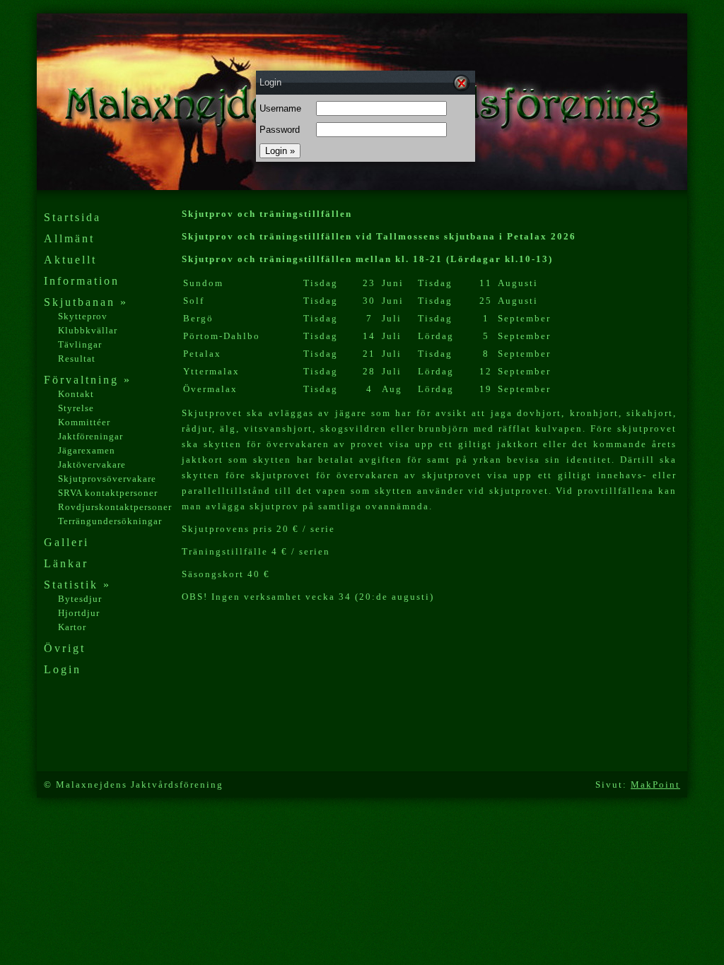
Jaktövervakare (92, 464)
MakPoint (655, 784)
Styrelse (76, 408)
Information (81, 281)
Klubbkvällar (87, 330)
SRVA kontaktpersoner (108, 492)
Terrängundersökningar (110, 521)
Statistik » (77, 585)
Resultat (76, 358)
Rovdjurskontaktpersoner (115, 507)
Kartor (72, 627)
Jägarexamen (86, 450)
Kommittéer (84, 422)
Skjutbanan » (86, 302)
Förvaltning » (88, 380)
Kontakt (76, 394)
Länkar (66, 563)
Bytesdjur (80, 598)
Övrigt (65, 648)
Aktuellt (70, 260)
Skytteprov (82, 316)
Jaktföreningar (90, 436)
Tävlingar (80, 344)
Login (62, 669)
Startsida (72, 217)
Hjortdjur (79, 613)
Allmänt (69, 238)
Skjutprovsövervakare (107, 478)
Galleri (66, 542)
